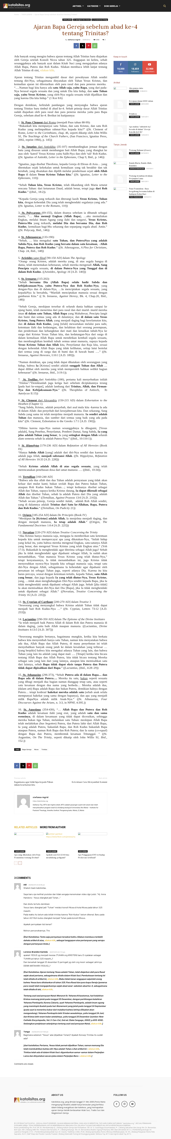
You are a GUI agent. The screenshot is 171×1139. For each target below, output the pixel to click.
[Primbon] (120, 117)
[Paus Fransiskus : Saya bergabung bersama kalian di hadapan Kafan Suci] (120, 192)
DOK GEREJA (83, 851)
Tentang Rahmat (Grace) (140, 150)
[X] (82, 45)
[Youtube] (132, 1104)
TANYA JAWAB (26, 14)
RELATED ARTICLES (25, 827)
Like (120, 62)
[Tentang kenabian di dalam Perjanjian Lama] (120, 179)
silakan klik (47, 70)
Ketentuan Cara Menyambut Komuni (89, 782)
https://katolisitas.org (40, 801)
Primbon (133, 114)
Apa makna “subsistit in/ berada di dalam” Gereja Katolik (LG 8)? (140, 129)
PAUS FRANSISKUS (136, 197)
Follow (135, 62)
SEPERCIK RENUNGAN (137, 169)
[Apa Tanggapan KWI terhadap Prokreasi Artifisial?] (92, 842)
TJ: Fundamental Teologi (99, 20)
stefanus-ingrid (74, 40)
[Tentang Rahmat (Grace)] (120, 153)
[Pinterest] (88, 45)
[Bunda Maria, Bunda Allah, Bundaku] (120, 166)
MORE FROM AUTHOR (52, 827)
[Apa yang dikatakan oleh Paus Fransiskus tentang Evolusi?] (28, 842)
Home (16, 14)
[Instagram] (124, 1104)
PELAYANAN (134, 91)
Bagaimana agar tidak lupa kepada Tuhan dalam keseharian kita (33, 783)
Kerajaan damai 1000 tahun (141, 101)
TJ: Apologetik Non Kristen (82, 20)
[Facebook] (76, 45)
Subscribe (149, 62)
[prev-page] (16, 863)
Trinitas (44, 749)
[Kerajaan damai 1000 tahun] (120, 104)
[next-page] (20, 863)
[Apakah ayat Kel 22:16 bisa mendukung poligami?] (60, 842)
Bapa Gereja (26, 749)
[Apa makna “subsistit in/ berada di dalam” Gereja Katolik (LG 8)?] (120, 130)
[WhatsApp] (94, 45)
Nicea (36, 749)
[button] (164, 6)
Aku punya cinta (136, 88)
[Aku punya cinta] (120, 91)
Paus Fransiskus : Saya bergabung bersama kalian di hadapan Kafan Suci (141, 191)
